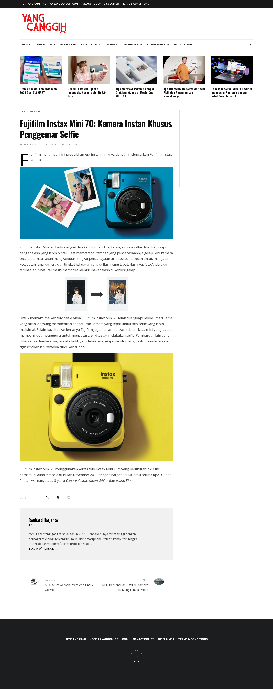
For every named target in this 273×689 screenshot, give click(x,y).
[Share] (37, 497)
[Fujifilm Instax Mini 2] (96, 459)
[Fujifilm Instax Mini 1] (96, 238)
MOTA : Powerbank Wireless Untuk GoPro (69, 585)
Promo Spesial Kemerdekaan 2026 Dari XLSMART (38, 90)
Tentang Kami (30, 3)
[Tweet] (47, 497)
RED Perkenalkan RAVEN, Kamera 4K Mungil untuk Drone (125, 585)
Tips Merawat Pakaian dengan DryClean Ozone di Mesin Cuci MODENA (135, 92)
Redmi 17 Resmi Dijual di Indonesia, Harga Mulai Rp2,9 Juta (87, 92)
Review (40, 44)
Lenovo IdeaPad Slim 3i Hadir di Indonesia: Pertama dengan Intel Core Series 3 (231, 92)
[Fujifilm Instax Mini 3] (96, 294)
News (26, 44)
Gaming (111, 44)
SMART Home (183, 44)
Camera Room (132, 44)
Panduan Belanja (63, 44)
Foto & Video (51, 144)
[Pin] (58, 497)
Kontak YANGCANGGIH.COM (60, 3)
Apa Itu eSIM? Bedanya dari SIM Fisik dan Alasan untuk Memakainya (184, 92)
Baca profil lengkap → (43, 548)
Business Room (158, 44)
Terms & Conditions (135, 3)
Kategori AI (89, 44)
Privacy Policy (91, 3)
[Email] (68, 497)
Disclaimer (111, 3)
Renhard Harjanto (30, 144)
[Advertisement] (216, 151)
